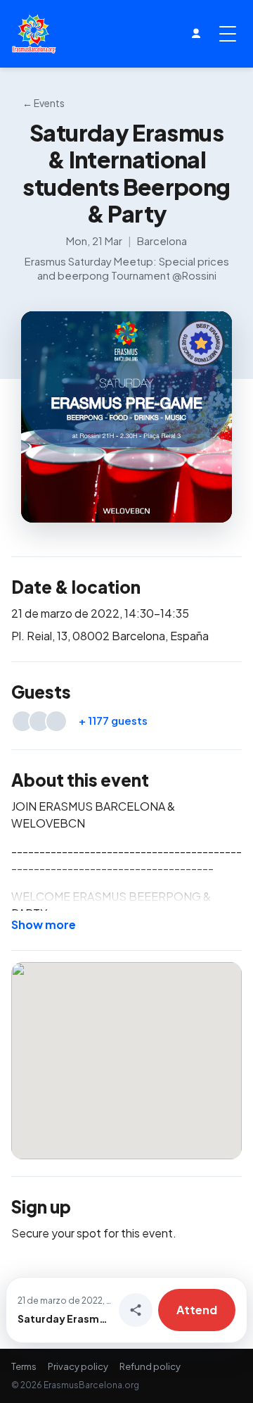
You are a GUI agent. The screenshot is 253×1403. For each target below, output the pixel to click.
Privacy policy (78, 1366)
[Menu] (228, 34)
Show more (43, 924)
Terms (24, 1366)
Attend (196, 1309)
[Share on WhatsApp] (136, 1310)
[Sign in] (196, 33)
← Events (43, 102)
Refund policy (150, 1366)
